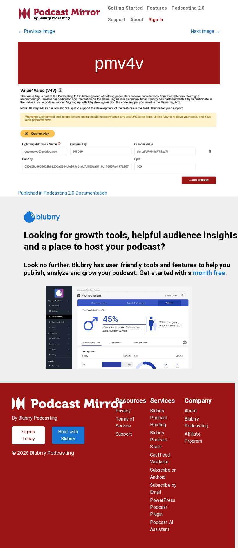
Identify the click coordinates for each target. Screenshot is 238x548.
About (137, 19)
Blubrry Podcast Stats (159, 440)
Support (117, 19)
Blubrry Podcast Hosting (159, 417)
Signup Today (28, 435)
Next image (205, 31)
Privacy (123, 411)
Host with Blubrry (68, 435)
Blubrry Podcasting (52, 453)
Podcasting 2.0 (188, 8)
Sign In (155, 19)
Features (157, 8)
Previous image (36, 31)
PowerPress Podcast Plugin (162, 507)
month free (209, 272)
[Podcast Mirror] (59, 14)
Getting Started (125, 8)
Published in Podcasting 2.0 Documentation (62, 193)
